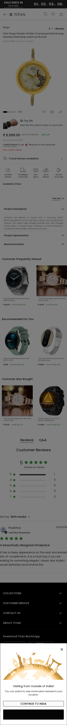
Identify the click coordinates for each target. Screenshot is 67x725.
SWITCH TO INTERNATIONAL (33, 714)
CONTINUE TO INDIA (33, 704)
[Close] (33, 647)
